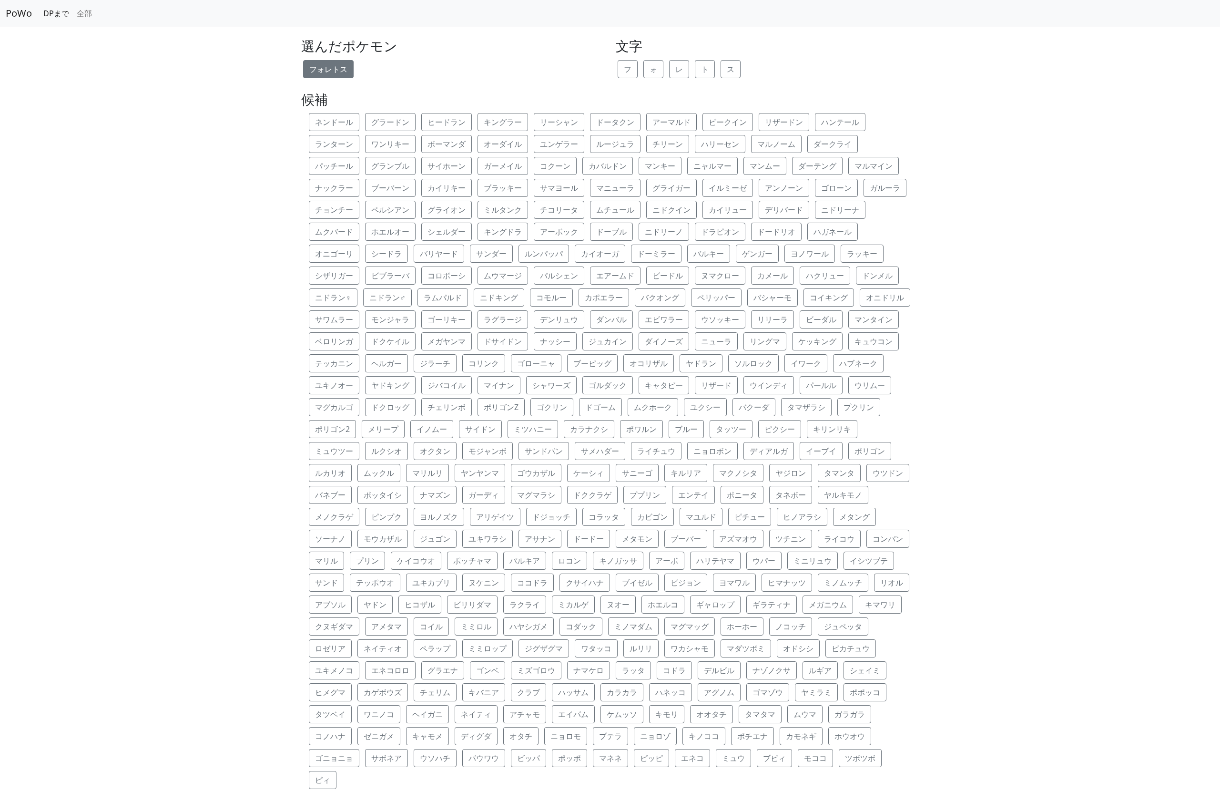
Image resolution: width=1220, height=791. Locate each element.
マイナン (499, 385)
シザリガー (334, 275)
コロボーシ (446, 275)
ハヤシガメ (528, 626)
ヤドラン (701, 363)
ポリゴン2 (332, 429)
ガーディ (483, 495)
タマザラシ (806, 407)
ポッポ (569, 758)
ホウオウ (849, 736)
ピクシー (779, 429)
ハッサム (573, 692)
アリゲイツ (495, 517)
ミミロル (476, 626)
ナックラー (334, 188)
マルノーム (776, 144)
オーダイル (503, 144)
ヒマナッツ (787, 582)
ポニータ (742, 495)
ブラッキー (503, 188)
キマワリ (880, 604)
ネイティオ (383, 648)
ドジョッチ (551, 517)
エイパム (573, 714)
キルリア (686, 473)
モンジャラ (390, 319)
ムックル (379, 473)
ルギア (820, 670)
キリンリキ (832, 429)
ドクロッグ (390, 407)
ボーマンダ (446, 144)
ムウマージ (503, 275)
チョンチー (334, 210)
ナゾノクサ (771, 670)
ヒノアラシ (802, 517)
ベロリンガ (334, 341)
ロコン (569, 560)
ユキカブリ (431, 582)
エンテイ (693, 495)
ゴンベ (487, 670)
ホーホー (742, 626)
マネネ (610, 758)
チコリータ (559, 210)
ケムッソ (622, 714)
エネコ (692, 758)
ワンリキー (390, 144)
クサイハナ (585, 582)
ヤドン (375, 604)
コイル (431, 626)
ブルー (686, 429)
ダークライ (832, 144)
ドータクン (615, 122)
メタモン (637, 539)
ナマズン (435, 495)
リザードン (784, 122)
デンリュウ (559, 319)
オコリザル (649, 363)
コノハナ (330, 736)
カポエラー (604, 297)
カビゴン (652, 517)
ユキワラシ (487, 539)
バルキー (708, 253)
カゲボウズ (383, 692)
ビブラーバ (390, 275)
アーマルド (671, 122)
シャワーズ (551, 385)
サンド (326, 582)
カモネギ (801, 736)
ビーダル (821, 319)
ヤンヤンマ (480, 473)
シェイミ (865, 670)
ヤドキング (390, 385)
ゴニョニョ (334, 758)
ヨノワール (810, 253)
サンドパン (544, 451)
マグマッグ (690, 626)
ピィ (322, 780)
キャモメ (427, 736)
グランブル (390, 166)
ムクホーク (653, 407)
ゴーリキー (446, 319)
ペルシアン (390, 210)
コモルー (551, 297)
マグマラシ (536, 495)
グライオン (446, 210)
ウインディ (769, 385)
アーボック (559, 231)
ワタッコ (596, 648)
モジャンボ (487, 451)
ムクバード (334, 231)
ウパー (763, 560)
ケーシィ (588, 473)
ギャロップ (715, 604)
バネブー (330, 495)
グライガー (671, 188)
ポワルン (641, 429)
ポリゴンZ (501, 407)
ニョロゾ (655, 736)
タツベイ (330, 714)
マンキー (660, 166)
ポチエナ (752, 736)
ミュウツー (334, 451)
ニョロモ (565, 736)
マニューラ (615, 188)
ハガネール (832, 231)
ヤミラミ (816, 692)
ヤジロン (790, 473)
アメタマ (386, 626)
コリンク (483, 363)
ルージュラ (615, 144)
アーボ (666, 560)
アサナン (540, 539)
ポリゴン (869, 451)
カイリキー (446, 188)
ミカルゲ (573, 604)
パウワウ (483, 758)
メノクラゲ (334, 517)
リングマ (765, 341)
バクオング (660, 297)
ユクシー (705, 407)
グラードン (390, 122)
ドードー (588, 539)
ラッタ (633, 670)
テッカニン (334, 363)
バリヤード (439, 253)
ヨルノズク (439, 517)
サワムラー (334, 319)
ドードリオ (776, 231)
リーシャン (559, 122)
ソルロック (753, 363)
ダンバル (611, 319)
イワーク (806, 363)
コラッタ (604, 517)
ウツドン (888, 473)
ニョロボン (712, 451)
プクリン (859, 407)
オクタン (435, 451)
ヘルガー (386, 363)
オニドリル (885, 297)
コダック (581, 626)
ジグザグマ (544, 648)
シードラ (386, 253)
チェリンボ (446, 407)
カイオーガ (600, 253)
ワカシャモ (690, 648)
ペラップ (435, 648)
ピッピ (651, 758)
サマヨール (559, 188)
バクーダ (754, 407)
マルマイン (873, 166)
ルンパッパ (544, 253)
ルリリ (641, 648)
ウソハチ (435, 758)
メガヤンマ (446, 341)
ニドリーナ (840, 210)
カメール (772, 275)
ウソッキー (720, 319)
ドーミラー (656, 253)
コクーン (555, 166)
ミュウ (733, 758)
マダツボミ (746, 648)
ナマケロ (588, 670)
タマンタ (839, 473)
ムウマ (804, 714)
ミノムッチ (843, 582)
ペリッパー (716, 297)
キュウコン (873, 341)
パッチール (334, 166)
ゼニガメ (379, 736)
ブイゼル (637, 582)
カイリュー (728, 210)
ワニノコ (379, 714)
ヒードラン (446, 122)
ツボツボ (860, 758)
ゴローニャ (536, 363)
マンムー (765, 166)
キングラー (503, 122)
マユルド (701, 517)
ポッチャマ (472, 560)
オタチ (520, 736)
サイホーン (446, 166)
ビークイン (728, 122)
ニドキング (499, 297)
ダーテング (817, 166)
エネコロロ (390, 670)
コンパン (888, 539)
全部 (84, 13)
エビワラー (664, 319)
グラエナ (442, 670)
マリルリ (427, 473)
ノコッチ (790, 626)
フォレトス (328, 69)
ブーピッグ (592, 363)
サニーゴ (637, 473)
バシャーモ (772, 297)
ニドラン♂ (387, 297)
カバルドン (608, 166)
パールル (821, 385)
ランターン (334, 144)
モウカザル (383, 539)
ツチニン (790, 539)
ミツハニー (533, 429)
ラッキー (862, 253)
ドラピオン (720, 231)
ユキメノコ (334, 670)
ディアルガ (769, 451)
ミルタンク (503, 210)
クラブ (528, 692)
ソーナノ (330, 539)
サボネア (386, 758)
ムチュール (615, 210)
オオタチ (711, 714)
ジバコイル (446, 385)
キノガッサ (618, 560)
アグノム (719, 692)
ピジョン (686, 582)
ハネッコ (670, 692)
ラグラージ (503, 319)
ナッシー (555, 341)
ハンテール (840, 122)
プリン (367, 560)
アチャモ (524, 714)
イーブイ (821, 451)
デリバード (784, 210)
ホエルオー (390, 231)
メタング (854, 517)
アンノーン (784, 188)
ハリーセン (720, 144)
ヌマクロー (720, 275)
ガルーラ (885, 188)
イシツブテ (869, 560)
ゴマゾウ (767, 692)
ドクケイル (390, 341)
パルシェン (559, 275)
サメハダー (600, 451)
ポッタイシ (383, 495)
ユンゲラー (559, 144)
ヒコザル (420, 604)
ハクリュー (825, 275)
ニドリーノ (664, 231)
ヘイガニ (427, 714)
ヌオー (618, 604)
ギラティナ (771, 604)
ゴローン (836, 188)
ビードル (667, 275)
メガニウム (828, 604)
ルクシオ (386, 451)
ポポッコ (865, 692)
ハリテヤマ (715, 560)
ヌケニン (483, 582)
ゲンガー (757, 253)
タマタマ (760, 714)
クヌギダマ (334, 626)
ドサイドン (503, 341)
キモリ (666, 714)
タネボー (790, 495)
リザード (716, 385)
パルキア (524, 560)
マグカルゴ (334, 407)
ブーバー (686, 539)
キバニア (483, 692)
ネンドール (334, 122)
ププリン (645, 495)
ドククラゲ (592, 495)
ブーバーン (390, 188)
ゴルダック (608, 385)
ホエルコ (663, 604)
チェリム (435, 692)
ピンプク (386, 517)
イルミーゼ (728, 188)
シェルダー (446, 231)
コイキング (829, 297)
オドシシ (798, 648)
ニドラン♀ (333, 297)
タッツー (731, 429)
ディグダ (476, 736)
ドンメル (877, 275)
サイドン (480, 429)
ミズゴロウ (536, 670)
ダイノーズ (664, 341)
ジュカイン (608, 341)
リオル (891, 582)
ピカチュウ (851, 648)
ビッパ (528, 758)
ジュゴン (435, 539)
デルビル (719, 670)
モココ (815, 758)
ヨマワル (734, 582)
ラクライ (524, 604)
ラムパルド (443, 297)
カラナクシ (589, 429)
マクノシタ (738, 473)
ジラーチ (435, 363)
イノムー (432, 429)
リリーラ (772, 319)
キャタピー (664, 385)
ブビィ (774, 758)
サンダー (491, 253)
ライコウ (839, 539)
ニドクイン (671, 210)
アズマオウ (738, 539)
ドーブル (611, 231)
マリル (326, 560)
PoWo (19, 13)
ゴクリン (552, 407)
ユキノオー (334, 385)
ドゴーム (600, 407)
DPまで (56, 13)
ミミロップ (487, 648)
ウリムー (869, 385)
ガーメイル (503, 166)
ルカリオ (330, 473)
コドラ (674, 670)
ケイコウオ (416, 560)
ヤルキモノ (843, 495)
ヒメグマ (330, 692)
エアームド (615, 275)
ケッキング (817, 341)
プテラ (610, 736)
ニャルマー (712, 166)
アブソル (330, 604)
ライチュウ (656, 451)
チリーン (667, 144)
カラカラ (622, 692)
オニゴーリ (334, 253)
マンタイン (873, 319)
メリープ (383, 429)
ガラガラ (849, 714)
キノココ (704, 736)
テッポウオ (375, 582)
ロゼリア (330, 648)
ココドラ (532, 582)
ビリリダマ (472, 604)
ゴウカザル (536, 473)
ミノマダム (633, 626)
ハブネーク (858, 363)
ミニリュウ (812, 560)
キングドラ (503, 231)
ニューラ (716, 341)
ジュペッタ (843, 626)
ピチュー (749, 517)
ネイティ (476, 714)
